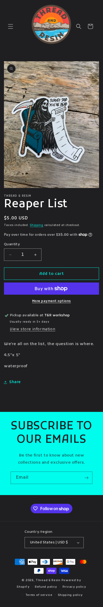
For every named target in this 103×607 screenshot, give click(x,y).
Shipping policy (70, 595)
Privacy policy (74, 587)
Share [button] (15, 382)
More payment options (51, 301)
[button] (10, 26)
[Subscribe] (86, 478)
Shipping (36, 225)
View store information (32, 329)
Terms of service (39, 595)
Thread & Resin (48, 580)
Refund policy (46, 587)
